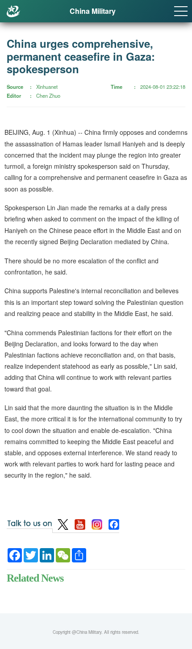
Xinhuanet (47, 86)
